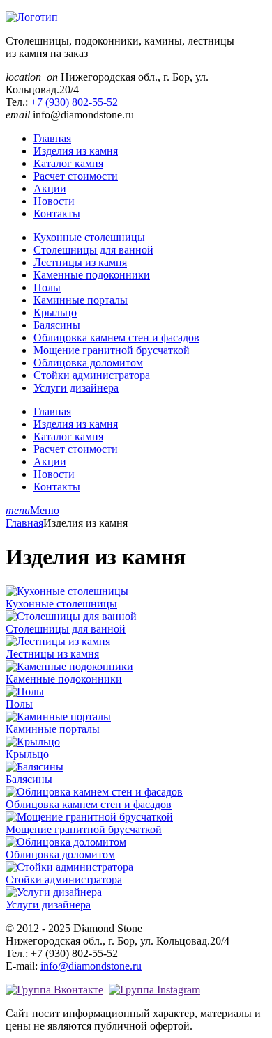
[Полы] (25, 691)
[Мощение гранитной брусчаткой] (89, 817)
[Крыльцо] (33, 741)
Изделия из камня (75, 151)
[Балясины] (34, 767)
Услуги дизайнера (76, 388)
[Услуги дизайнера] (54, 892)
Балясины (56, 325)
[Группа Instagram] (154, 990)
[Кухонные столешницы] (67, 591)
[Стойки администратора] (69, 867)
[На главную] (32, 17)
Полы (47, 287)
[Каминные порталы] (58, 716)
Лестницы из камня (80, 262)
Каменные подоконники (91, 275)
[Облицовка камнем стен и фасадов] (94, 792)
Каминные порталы (80, 300)
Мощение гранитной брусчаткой (111, 350)
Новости (54, 201)
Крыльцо (55, 312)
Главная (52, 138)
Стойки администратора (91, 375)
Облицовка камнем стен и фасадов (116, 337)
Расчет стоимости (75, 176)
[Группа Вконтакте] (54, 990)
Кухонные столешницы (89, 237)
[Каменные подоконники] (69, 666)
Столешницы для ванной (93, 250)
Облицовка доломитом (88, 363)
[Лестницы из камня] (58, 641)
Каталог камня (68, 163)
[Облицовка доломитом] (66, 842)
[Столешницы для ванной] (71, 616)
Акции (49, 188)
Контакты (56, 213)
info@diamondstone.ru (91, 966)
